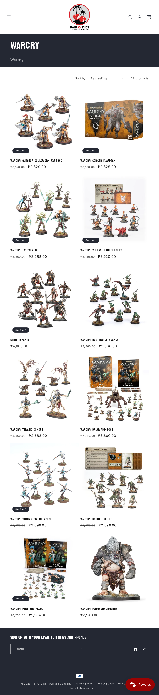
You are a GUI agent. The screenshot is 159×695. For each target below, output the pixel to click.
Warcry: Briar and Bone (96, 430)
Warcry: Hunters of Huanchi (100, 340)
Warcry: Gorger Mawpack (98, 161)
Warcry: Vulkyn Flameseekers (101, 250)
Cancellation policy (81, 688)
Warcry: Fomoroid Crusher (99, 609)
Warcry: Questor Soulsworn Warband (36, 161)
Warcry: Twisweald (23, 250)
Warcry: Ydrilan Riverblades (30, 519)
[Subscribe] (80, 649)
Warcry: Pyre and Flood (27, 609)
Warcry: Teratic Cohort (26, 430)
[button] (8, 17)
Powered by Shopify (59, 683)
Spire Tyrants (19, 340)
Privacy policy (105, 683)
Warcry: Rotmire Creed (96, 519)
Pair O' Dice (39, 683)
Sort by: (81, 78)
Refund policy (84, 683)
